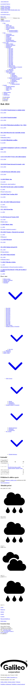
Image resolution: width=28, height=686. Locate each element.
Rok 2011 (11, 60)
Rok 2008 (11, 64)
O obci (7, 24)
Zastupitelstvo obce (10, 35)
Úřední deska (9, 34)
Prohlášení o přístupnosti (6, 684)
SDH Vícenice (12, 65)
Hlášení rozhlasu (9, 43)
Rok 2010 (11, 62)
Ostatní (7, 29)
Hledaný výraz (16, 18)
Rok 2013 (11, 58)
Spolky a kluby (9, 71)
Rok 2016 (11, 54)
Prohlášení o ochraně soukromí (18, 684)
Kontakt (5, 85)
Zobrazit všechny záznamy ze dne (15, 468)
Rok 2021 (13, 68)
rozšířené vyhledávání (5, 20)
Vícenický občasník (10, 28)
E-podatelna (8, 39)
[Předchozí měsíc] (1, 460)
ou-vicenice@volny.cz (9, 631)
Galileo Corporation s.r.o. (11, 677)
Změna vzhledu (4, 682)
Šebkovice (3, 609)
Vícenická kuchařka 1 (13, 30)
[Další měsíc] (7, 460)
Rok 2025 (11, 49)
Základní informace (15, 79)
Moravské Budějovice (5, 618)
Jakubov (2, 612)
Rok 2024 (11, 51)
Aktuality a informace (10, 45)
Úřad (4, 32)
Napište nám (8, 87)
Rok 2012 (11, 59)
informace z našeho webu (10, 480)
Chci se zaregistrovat (5, 482)
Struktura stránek (11, 682)
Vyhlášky (8, 36)
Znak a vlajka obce (10, 26)
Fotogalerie (8, 47)
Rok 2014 (11, 57)
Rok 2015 (11, 56)
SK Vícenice (11, 82)
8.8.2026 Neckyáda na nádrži (14, 467)
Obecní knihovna (9, 70)
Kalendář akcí (9, 46)
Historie (13, 74)
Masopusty (11, 69)
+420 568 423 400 (7, 630)
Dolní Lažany (3, 621)
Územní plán (8, 37)
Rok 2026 (11, 48)
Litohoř (2, 614)
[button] (15, 307)
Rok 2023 (11, 52)
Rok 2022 (11, 53)
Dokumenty (14, 75)
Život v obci (5, 42)
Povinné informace (10, 40)
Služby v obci (9, 88)
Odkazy (7, 90)
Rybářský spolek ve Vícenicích (15, 67)
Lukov (2, 607)
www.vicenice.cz (4, 632)
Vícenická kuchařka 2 (13, 31)
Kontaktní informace (10, 86)
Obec (4, 23)
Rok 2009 (11, 63)
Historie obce (9, 25)
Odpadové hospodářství (11, 41)
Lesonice (2, 616)
